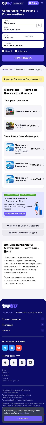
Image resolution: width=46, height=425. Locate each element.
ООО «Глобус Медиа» (10, 392)
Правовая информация (10, 381)
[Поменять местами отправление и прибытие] (39, 25)
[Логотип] (7, 3)
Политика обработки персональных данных (17, 400)
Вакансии (5, 373)
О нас (4, 370)
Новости (5, 378)
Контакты (5, 375)
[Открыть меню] (42, 3)
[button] (23, 110)
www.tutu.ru (8, 397)
